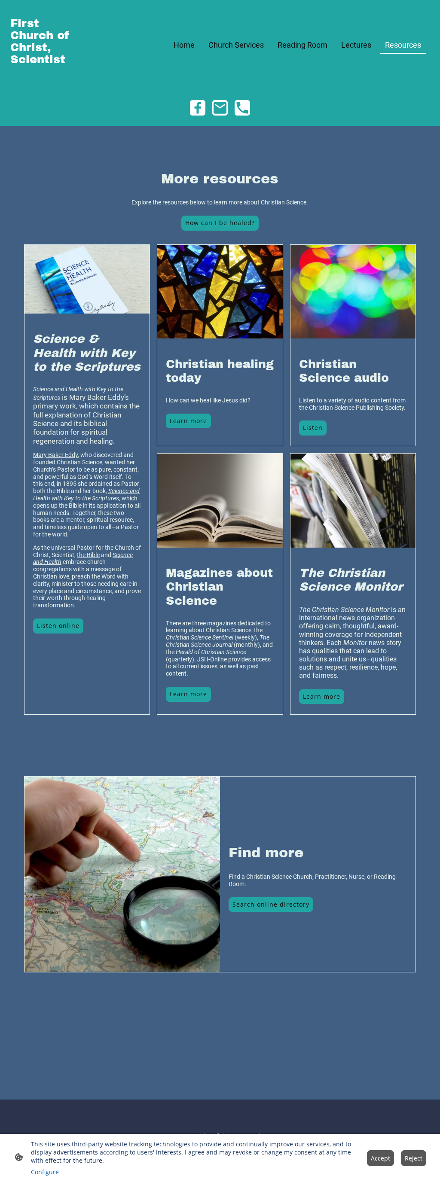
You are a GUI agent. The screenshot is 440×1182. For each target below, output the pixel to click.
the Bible (88, 554)
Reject (413, 1158)
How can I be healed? (220, 223)
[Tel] (242, 108)
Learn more (188, 421)
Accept (380, 1158)
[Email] (220, 108)
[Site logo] (42, 78)
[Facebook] (197, 108)
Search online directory (270, 904)
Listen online (58, 625)
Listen (313, 427)
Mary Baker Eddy (55, 454)
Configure (45, 1172)
